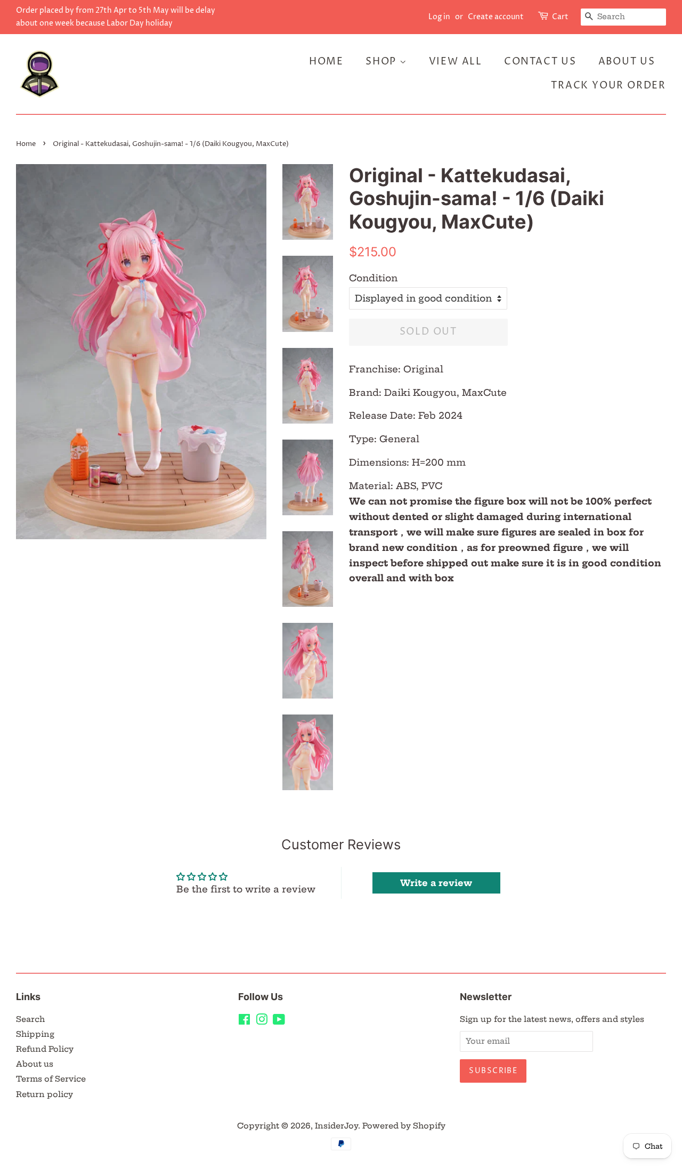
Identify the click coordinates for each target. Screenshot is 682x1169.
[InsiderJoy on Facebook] (244, 1021)
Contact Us (540, 61)
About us (34, 1064)
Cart (560, 17)
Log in (439, 17)
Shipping (35, 1034)
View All (455, 61)
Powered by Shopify (403, 1126)
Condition (373, 277)
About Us (626, 61)
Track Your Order (608, 85)
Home (326, 61)
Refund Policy (45, 1049)
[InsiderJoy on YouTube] (279, 1021)
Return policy (44, 1094)
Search (30, 1019)
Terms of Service (51, 1079)
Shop (383, 61)
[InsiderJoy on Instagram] (261, 1021)
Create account (496, 17)
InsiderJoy (336, 1126)
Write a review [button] (436, 883)
